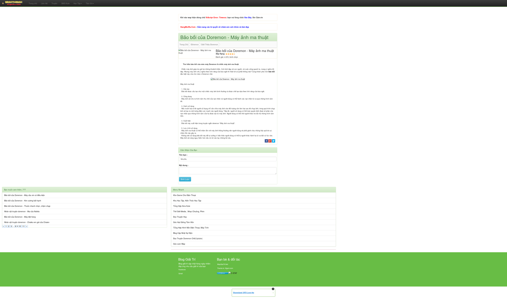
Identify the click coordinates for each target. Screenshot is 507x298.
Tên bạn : (183, 154)
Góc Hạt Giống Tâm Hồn (183, 222)
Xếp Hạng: (220, 53)
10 (20, 226)
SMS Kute (65, 3)
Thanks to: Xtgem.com (225, 268)
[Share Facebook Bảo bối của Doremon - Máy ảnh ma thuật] (266, 140)
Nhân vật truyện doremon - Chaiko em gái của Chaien (26, 222)
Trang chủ (33, 3)
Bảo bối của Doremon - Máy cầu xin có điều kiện (24, 195)
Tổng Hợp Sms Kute (181, 206)
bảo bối (272, 71)
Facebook (182, 269)
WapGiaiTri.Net (222, 264)
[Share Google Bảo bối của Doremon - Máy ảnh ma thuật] (270, 140)
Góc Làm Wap (179, 243)
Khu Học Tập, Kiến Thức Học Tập (187, 200)
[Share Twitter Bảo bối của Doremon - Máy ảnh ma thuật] (273, 140)
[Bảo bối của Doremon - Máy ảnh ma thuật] (228, 79)
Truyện (54, 3)
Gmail (181, 273)
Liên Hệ (44, 3)
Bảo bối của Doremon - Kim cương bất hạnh (22, 200)
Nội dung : (184, 165)
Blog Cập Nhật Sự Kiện (183, 233)
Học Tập (77, 3)
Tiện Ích (89, 3)
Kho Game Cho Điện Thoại (184, 195)
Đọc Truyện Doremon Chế (184, 238)
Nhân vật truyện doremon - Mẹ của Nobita (21, 211)
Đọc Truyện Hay (180, 216)
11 (23, 226)
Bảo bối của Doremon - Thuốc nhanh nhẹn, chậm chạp (27, 206)
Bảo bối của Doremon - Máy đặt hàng (20, 216)
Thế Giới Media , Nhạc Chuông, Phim (188, 211)
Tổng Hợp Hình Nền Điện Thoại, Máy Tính (191, 227)
